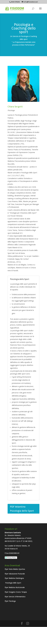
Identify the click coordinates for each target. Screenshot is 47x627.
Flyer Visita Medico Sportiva (15, 569)
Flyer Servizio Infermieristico (15, 597)
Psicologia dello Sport (13, 583)
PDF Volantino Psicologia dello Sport (22, 508)
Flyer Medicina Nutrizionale (15, 587)
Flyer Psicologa (10, 601)
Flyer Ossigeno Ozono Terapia (16, 592)
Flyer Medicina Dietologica (14, 578)
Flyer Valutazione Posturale (15, 574)
